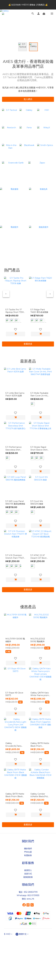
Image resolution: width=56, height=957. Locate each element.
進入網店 (28, 99)
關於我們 (28, 848)
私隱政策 (28, 855)
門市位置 (28, 852)
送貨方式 (28, 873)
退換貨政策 (28, 877)
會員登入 (28, 870)
